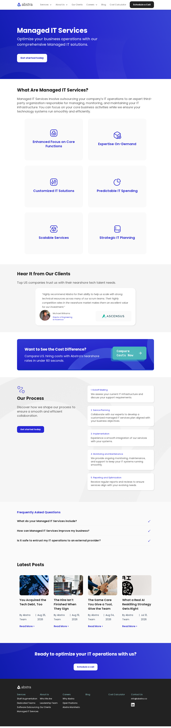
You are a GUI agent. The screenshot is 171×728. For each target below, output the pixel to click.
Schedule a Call (142, 4)
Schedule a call (85, 666)
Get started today (32, 58)
